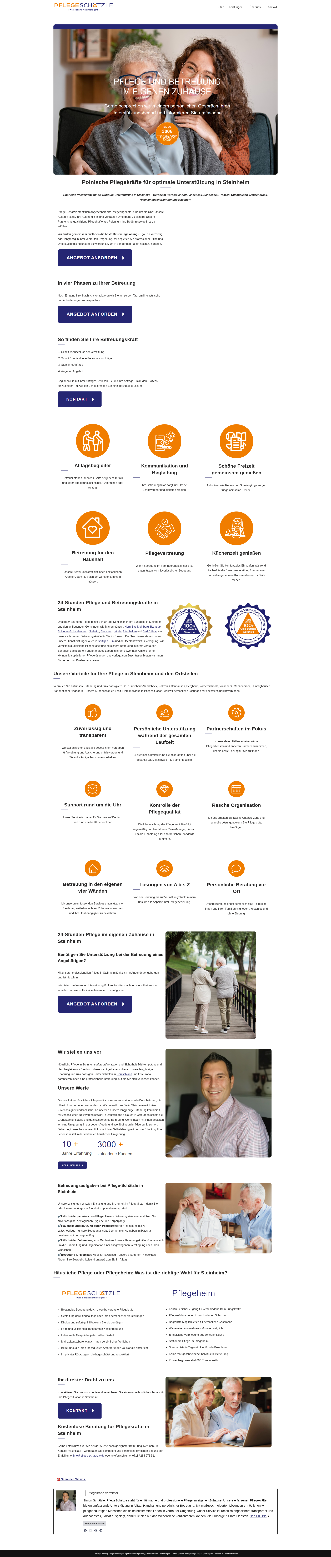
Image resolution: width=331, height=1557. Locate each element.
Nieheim (94, 631)
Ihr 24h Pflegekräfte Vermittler (167, 1469)
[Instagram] (90, 1530)
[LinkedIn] (101, 1530)
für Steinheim (203, 1469)
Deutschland (124, 1074)
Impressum (219, 1554)
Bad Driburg (150, 631)
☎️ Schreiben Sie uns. (71, 1479)
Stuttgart (103, 641)
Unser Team (184, 1554)
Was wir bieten (152, 1554)
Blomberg (106, 631)
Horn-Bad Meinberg (137, 626)
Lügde (118, 631)
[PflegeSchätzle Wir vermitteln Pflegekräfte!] (83, 7)
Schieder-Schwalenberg (72, 631)
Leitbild (175, 1554)
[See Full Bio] (269, 1516)
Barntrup (155, 626)
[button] (244, 7)
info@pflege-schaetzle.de (88, 1455)
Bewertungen (165, 1554)
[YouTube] (96, 1530)
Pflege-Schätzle (129, 1469)
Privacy (142, 1554)
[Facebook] (85, 1530)
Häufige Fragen (196, 1554)
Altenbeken (130, 631)
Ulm (111, 641)
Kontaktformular (231, 1554)
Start (221, 7)
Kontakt (272, 7)
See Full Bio (258, 1516)
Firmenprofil (208, 1554)
